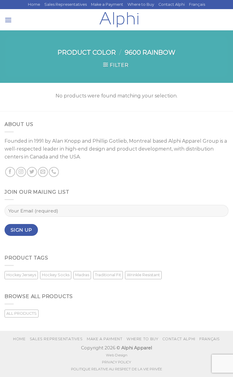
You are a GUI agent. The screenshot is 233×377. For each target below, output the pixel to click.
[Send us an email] (43, 172)
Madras (82, 275)
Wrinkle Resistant (143, 275)
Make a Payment (107, 4)
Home (34, 4)
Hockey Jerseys (21, 275)
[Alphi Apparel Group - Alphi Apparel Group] (119, 19)
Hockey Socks (55, 275)
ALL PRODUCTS (21, 313)
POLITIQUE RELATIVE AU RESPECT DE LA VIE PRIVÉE (116, 369)
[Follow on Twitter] (32, 172)
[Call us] (54, 172)
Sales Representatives (65, 4)
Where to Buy (140, 4)
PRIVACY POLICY (116, 362)
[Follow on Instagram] (21, 172)
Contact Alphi (171, 4)
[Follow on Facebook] (10, 172)
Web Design (116, 355)
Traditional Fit (108, 275)
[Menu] (8, 19)
